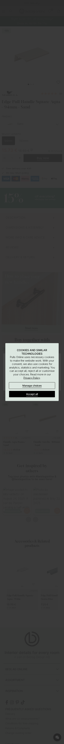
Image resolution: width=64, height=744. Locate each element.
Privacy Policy (31, 377)
